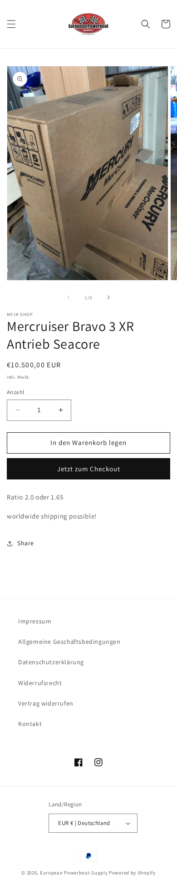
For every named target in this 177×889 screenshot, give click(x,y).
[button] (11, 24)
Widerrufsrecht (40, 683)
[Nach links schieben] (69, 297)
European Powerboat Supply (74, 872)
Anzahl (15, 392)
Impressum (34, 621)
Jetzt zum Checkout (88, 468)
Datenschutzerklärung (51, 662)
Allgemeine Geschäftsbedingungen (69, 641)
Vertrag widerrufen (46, 703)
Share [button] (25, 543)
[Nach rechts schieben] (108, 297)
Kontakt (30, 724)
